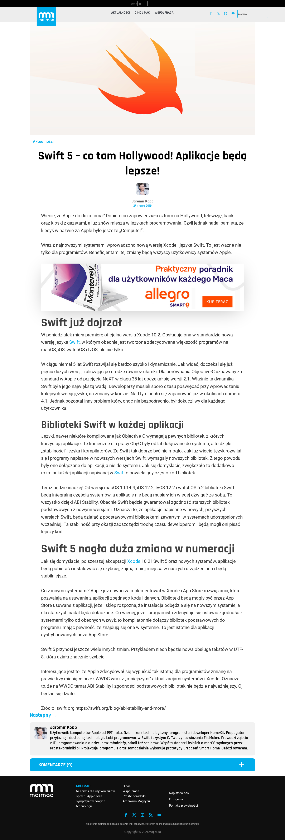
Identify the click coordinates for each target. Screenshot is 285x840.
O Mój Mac (142, 13)
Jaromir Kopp (142, 201)
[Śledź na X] (218, 13)
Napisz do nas (179, 793)
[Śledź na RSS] (151, 815)
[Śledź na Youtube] (233, 13)
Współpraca (164, 13)
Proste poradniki (134, 796)
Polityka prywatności (183, 805)
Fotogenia (176, 799)
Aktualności (120, 13)
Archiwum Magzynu (136, 801)
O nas (127, 786)
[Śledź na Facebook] (211, 13)
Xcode (133, 561)
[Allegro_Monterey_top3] (142, 309)
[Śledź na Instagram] (225, 13)
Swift (74, 342)
